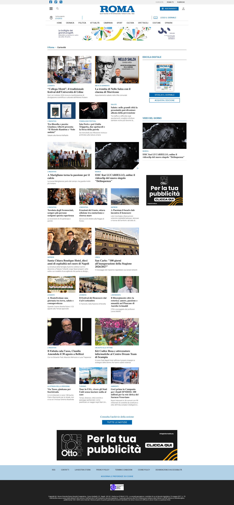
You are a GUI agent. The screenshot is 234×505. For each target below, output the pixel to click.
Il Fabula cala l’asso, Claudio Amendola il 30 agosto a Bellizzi (66, 352)
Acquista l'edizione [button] (164, 100)
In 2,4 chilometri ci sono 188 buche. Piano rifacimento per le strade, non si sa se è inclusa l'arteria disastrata (61, 397)
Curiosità (61, 47)
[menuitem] (159, 2)
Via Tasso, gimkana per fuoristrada (59, 391)
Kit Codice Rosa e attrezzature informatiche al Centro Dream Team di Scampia (116, 354)
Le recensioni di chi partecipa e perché (59, 220)
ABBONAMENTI (171, 9)
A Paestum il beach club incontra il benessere (123, 211)
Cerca (57, 9)
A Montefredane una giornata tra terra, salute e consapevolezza (61, 300)
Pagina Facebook (51, 1)
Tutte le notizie (117, 422)
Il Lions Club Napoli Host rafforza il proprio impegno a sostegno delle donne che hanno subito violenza (115, 361)
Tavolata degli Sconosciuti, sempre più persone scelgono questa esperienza (61, 212)
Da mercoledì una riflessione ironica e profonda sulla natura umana (93, 134)
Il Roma (51, 47)
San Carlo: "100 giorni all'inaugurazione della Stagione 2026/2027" (113, 263)
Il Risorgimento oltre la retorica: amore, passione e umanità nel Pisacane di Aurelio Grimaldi (124, 302)
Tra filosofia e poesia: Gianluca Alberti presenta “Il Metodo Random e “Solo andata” (61, 128)
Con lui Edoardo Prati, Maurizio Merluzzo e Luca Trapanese (69, 357)
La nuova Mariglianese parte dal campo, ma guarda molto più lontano (69, 182)
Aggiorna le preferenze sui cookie (117, 476)
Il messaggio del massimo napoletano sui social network (116, 270)
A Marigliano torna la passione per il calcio (69, 176)
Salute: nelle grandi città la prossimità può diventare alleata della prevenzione (124, 110)
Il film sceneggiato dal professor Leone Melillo (123, 310)
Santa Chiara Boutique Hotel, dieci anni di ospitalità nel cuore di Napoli (68, 261)
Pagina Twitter (57, 1)
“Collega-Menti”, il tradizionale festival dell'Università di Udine (66, 90)
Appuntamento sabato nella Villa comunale (111, 95)
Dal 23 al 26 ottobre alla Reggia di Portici (91, 220)
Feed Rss (62, 1)
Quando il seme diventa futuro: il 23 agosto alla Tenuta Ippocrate (61, 308)
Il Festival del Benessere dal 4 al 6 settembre (92, 299)
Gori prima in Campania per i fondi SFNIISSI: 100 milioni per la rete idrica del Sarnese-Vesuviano (124, 393)
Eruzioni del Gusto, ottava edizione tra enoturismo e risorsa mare (92, 212)
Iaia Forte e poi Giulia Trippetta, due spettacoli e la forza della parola (92, 126)
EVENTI (58, 18)
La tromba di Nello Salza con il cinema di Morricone (112, 90)
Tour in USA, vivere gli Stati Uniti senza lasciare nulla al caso (93, 392)
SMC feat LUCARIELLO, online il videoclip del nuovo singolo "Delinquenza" (115, 178)
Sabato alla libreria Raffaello (58, 135)
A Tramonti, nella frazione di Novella (92, 304)
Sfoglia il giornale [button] (164, 95)
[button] (50, 7)
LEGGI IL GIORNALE (168, 18)
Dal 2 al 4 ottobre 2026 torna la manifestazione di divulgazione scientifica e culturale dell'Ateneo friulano (68, 96)
